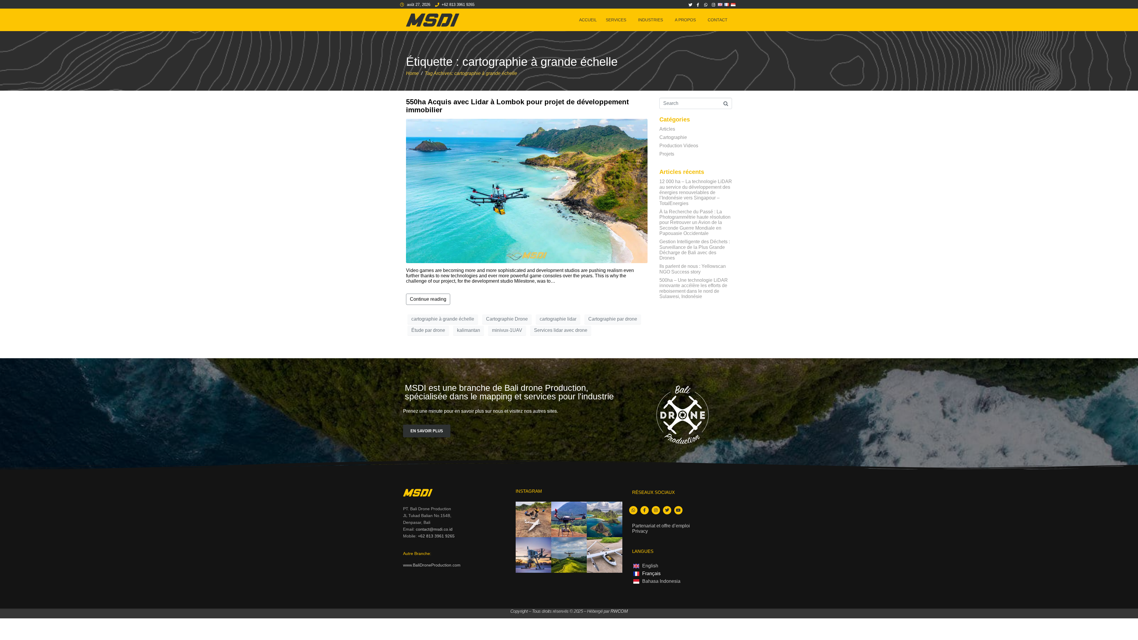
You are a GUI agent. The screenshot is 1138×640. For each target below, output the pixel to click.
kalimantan (468, 330)
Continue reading (428, 299)
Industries (650, 19)
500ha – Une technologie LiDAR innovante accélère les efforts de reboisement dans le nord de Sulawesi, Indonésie (693, 288)
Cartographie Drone (507, 318)
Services (616, 19)
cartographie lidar (558, 318)
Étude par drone (428, 330)
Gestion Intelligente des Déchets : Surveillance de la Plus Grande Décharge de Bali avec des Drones (694, 249)
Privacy (640, 531)
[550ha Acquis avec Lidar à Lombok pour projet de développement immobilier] (527, 190)
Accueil (588, 19)
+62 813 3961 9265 (436, 536)
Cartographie (673, 137)
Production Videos (678, 145)
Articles (667, 129)
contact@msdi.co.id (434, 529)
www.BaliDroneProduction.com (432, 565)
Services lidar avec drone (560, 330)
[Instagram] (713, 5)
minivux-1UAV (507, 330)
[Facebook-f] (698, 5)
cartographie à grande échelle (442, 318)
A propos (685, 19)
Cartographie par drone (612, 318)
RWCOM (619, 611)
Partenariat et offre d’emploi (661, 525)
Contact (718, 19)
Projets (666, 153)
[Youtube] (678, 510)
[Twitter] (690, 5)
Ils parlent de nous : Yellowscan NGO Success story (692, 269)
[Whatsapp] (705, 5)
